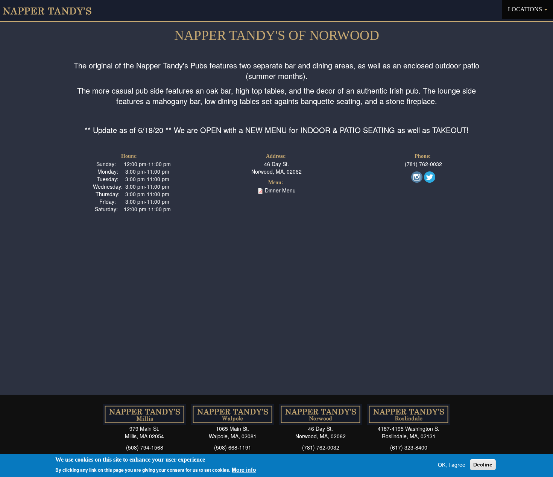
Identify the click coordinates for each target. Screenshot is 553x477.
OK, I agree (451, 464)
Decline (482, 465)
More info (244, 469)
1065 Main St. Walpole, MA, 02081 (233, 432)
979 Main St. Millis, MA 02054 (144, 432)
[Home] (50, 10)
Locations (526, 9)
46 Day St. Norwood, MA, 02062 (276, 167)
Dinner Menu (280, 190)
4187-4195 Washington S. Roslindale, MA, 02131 (408, 432)
